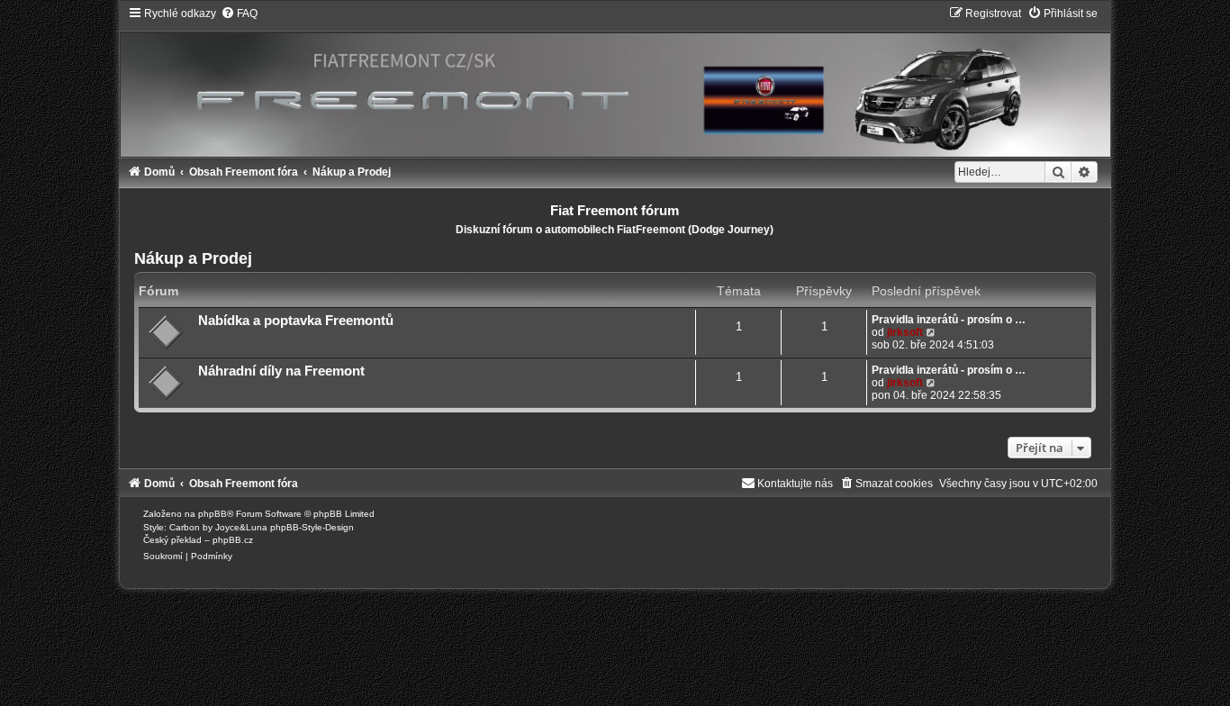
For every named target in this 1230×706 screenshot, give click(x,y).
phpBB (212, 514)
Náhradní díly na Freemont (281, 371)
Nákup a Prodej (193, 258)
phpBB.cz (233, 540)
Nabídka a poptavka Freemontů (295, 320)
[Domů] (615, 81)
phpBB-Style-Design (312, 527)
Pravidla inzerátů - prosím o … (949, 319)
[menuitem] (239, 13)
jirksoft (905, 332)
